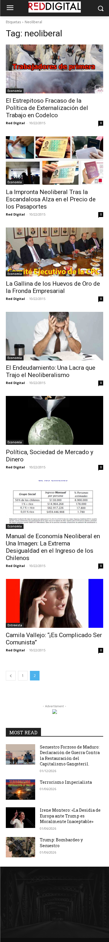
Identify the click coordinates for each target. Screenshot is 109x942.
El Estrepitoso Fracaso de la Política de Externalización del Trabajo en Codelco (47, 108)
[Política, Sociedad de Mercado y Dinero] (54, 420)
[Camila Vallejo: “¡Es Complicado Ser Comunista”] (54, 603)
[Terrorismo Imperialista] (20, 789)
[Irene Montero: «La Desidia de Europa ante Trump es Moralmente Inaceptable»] (20, 817)
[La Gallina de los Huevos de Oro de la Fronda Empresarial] (54, 251)
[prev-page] (11, 675)
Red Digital (15, 123)
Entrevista (15, 625)
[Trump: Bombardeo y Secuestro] (20, 847)
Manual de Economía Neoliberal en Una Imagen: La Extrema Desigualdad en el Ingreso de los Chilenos (53, 547)
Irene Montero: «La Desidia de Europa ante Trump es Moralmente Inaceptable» (70, 815)
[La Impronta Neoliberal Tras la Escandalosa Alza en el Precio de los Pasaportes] (54, 160)
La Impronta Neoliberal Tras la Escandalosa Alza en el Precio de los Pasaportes (51, 199)
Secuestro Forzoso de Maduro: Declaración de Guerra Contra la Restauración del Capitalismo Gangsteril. (70, 755)
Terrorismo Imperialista (66, 782)
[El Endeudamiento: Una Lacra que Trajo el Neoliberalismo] (54, 336)
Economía (15, 91)
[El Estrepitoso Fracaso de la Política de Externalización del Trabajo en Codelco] (54, 69)
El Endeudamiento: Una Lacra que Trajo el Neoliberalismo (50, 371)
